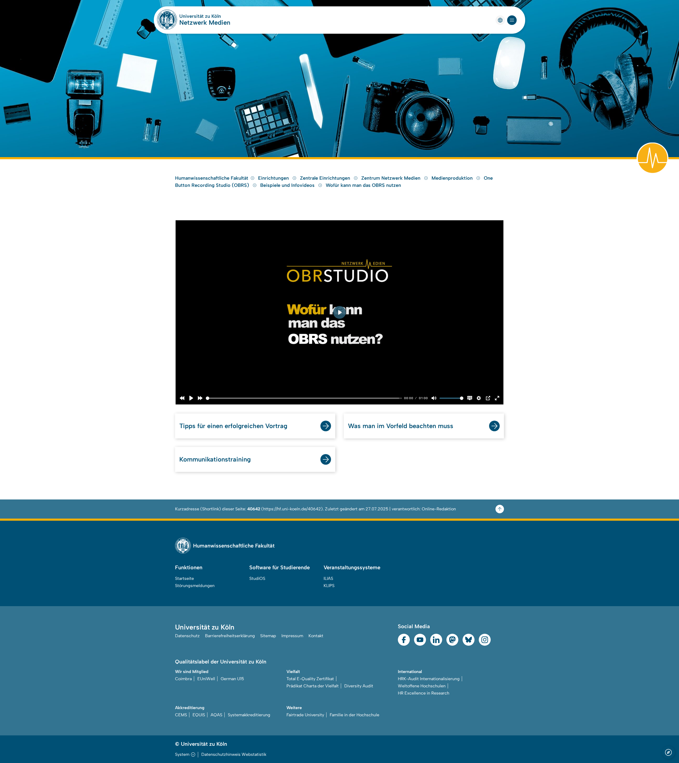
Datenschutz (187, 635)
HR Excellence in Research (423, 693)
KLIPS (329, 585)
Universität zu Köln (200, 16)
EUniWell (206, 678)
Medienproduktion (453, 178)
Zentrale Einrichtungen (325, 178)
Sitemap (268, 635)
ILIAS (328, 578)
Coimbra (183, 678)
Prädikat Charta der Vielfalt (312, 685)
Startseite (184, 578)
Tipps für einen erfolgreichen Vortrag (233, 426)
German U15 (232, 678)
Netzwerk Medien (204, 22)
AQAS (216, 714)
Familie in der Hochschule (354, 714)
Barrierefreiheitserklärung (230, 635)
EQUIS (199, 714)
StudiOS (257, 578)
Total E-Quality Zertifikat (310, 678)
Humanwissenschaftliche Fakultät (211, 178)
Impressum (292, 635)
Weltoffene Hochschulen (422, 685)
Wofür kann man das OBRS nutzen (363, 185)
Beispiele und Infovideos (288, 185)
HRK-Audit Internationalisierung (429, 678)
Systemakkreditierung (249, 714)
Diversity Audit (358, 685)
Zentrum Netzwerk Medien (391, 178)
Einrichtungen (274, 178)
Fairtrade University (305, 714)
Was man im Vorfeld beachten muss (400, 426)
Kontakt (315, 635)
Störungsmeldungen (195, 585)
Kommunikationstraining (215, 459)
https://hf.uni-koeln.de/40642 (292, 508)
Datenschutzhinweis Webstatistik (233, 754)
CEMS (181, 714)
